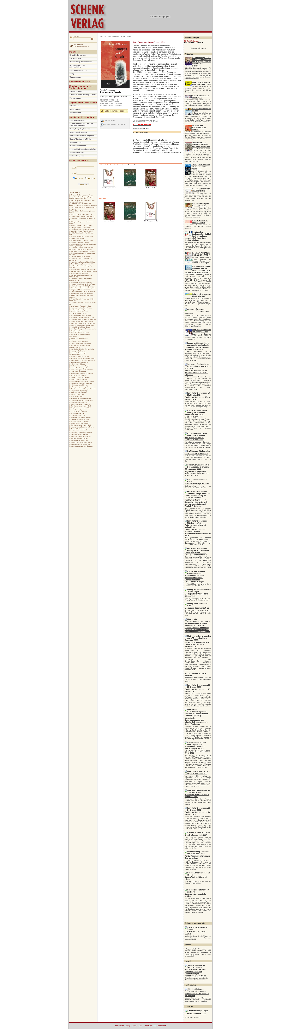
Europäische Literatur (78, 55)
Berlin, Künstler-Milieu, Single (80, 327)
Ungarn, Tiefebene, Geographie (81, 442)
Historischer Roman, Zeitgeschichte (77, 66)
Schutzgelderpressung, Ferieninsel (82, 387)
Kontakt (134, 1026)
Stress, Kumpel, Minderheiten (80, 377)
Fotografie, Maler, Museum (79, 434)
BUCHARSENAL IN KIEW (193, 43)
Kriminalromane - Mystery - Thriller (83, 95)
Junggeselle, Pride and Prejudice (82, 293)
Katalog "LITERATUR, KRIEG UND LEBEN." (201, 254)
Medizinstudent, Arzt (77, 413)
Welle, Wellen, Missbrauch (79, 362)
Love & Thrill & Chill (77, 394)
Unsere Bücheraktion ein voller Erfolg (201, 190)
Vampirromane (75, 77)
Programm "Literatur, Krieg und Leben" (197, 311)
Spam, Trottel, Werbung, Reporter (82, 321)
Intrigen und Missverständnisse (81, 290)
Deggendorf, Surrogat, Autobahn (82, 373)
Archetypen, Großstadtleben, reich (82, 325)
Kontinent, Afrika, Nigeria (79, 310)
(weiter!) (177, 152)
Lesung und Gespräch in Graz (197, 608)
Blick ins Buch (110, 121)
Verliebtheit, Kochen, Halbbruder (81, 383)
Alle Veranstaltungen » (198, 48)
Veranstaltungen (192, 38)
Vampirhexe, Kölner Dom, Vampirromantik (78, 339)
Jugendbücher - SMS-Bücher (83, 103)
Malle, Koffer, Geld (77, 396)
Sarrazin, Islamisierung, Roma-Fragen (83, 284)
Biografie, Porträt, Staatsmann (81, 227)
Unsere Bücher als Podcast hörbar (200, 222)
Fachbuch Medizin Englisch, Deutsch (83, 251)
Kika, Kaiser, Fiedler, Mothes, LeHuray (83, 349)
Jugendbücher (75, 112)
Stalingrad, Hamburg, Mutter (80, 242)
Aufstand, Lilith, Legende (79, 368)
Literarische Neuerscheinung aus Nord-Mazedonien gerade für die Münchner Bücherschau (197, 630)
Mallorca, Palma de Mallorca (80, 421)
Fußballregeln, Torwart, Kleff (80, 440)
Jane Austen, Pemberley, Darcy (81, 306)
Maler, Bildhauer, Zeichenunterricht (82, 264)
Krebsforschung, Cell (78, 415)
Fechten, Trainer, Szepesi (79, 438)
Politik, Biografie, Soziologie (80, 129)
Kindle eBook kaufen (141, 129)
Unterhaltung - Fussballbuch (81, 62)
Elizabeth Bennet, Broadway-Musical (83, 291)
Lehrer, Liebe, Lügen (78, 364)
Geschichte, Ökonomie (78, 132)
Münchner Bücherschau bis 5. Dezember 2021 (197, 796)
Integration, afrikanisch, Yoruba (81, 308)
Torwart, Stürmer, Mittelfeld (79, 273)
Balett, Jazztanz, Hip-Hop (79, 385)
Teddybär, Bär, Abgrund (78, 375)
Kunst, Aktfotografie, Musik (80, 139)
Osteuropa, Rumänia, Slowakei (81, 282)
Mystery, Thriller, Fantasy (79, 429)
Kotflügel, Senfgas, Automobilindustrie (83, 319)
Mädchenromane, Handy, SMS (81, 406)
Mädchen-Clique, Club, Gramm (81, 315)
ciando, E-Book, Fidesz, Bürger (81, 225)
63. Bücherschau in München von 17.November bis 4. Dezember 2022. (197, 644)
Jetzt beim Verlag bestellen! (116, 111)
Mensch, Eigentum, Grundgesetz (82, 236)
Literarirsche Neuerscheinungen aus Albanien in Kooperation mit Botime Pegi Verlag (196, 721)
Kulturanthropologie (77, 156)
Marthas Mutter (151, 188)
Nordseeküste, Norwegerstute (81, 417)
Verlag (127, 1026)
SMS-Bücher (74, 106)
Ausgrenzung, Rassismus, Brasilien (82, 381)
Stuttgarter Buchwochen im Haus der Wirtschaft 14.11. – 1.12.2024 (196, 373)
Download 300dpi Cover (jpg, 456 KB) (113, 125)
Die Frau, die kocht (109, 188)
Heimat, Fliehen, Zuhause (79, 312)
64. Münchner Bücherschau (196, 454)
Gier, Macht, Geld (76, 331)
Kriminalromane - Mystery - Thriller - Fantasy (82, 87)
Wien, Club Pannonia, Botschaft (81, 214)
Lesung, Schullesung (78, 351)
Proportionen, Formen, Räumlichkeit (83, 262)
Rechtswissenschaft (77, 120)
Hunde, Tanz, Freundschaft (80, 423)
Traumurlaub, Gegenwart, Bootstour (83, 360)
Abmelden (91, 178)
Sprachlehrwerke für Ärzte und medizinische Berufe (81, 124)
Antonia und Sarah (110, 92)
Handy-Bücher (75, 109)
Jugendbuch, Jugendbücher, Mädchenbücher (79, 346)
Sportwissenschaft (77, 152)
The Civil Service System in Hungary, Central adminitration (82, 201)
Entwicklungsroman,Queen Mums (82, 400)
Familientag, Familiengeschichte (81, 432)
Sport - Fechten (76, 142)
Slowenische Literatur (80, 82)
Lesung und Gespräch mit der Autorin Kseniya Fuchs (197, 348)
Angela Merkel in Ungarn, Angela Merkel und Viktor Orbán (81, 197)
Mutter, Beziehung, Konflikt (80, 356)
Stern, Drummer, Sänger (79, 379)
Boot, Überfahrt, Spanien (79, 313)
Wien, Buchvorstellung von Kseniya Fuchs (201, 331)
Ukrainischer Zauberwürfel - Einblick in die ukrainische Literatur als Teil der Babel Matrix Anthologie (198, 236)
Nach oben (161, 1026)
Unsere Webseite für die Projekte (200, 97)
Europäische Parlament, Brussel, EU (83, 216)
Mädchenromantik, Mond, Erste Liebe (83, 389)
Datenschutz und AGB (147, 1026)
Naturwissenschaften (78, 146)
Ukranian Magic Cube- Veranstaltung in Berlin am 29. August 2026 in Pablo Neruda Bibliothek (201, 62)
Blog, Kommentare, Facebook (81, 343)
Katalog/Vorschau (105, 36)
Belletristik (74, 52)
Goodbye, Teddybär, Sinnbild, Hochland (84, 329)
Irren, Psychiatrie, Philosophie (81, 404)
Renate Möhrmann (107, 90)
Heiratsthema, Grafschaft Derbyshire (83, 288)
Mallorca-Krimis (76, 91)
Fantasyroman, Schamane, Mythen (82, 427)
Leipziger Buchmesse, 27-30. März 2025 (201, 295)
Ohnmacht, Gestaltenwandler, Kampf (83, 358)
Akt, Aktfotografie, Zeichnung (80, 444)
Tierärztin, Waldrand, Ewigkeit (80, 366)
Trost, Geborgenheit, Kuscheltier (81, 370)
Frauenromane (75, 58)
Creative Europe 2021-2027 (196, 835)
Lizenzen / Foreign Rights (195, 1013)
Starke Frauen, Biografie (79, 402)
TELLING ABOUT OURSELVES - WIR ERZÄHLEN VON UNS (201, 144)
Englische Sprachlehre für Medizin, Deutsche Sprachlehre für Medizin (81, 248)
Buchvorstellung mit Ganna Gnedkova (200, 205)
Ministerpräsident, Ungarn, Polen (82, 195)
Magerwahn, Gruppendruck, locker (82, 317)
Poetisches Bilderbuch (78, 70)
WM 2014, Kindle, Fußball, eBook (82, 231)
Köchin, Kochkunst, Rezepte (80, 431)
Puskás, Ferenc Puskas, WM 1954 (82, 229)
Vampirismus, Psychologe (79, 391)
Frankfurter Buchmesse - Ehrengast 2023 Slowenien (196, 554)
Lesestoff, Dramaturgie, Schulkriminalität (77, 353)
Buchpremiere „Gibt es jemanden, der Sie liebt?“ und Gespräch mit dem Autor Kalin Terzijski (198, 269)
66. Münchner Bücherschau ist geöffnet (199, 127)
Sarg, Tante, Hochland (78, 371)
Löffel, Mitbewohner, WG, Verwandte (83, 323)
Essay (72, 74)
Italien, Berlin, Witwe (77, 238)
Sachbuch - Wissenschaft (81, 117)
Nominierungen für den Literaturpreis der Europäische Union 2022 (197, 751)
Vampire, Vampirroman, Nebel (80, 408)
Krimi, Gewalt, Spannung (79, 410)
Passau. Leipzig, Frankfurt (79, 342)
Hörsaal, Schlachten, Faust (80, 333)
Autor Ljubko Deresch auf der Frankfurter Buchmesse (200, 167)
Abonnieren (79, 178)
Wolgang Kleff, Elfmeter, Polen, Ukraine (84, 271)
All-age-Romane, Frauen (79, 412)
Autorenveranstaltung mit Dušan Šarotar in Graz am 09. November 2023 (197, 473)
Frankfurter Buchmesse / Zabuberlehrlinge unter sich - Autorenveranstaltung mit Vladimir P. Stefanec (196, 503)
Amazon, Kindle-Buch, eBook (80, 256)
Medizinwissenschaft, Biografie (82, 135)
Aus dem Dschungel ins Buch (197, 484)
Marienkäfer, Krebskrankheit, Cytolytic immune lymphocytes (82, 245)
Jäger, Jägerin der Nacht (79, 392)
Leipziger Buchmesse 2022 (196, 774)
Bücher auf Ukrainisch (80, 161)
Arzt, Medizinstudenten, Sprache (82, 446)
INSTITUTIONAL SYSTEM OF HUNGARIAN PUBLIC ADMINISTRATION (83, 204)
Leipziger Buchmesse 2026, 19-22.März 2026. (201, 83)
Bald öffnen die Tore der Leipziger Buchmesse (194, 439)
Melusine (130, 188)
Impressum (119, 1026)
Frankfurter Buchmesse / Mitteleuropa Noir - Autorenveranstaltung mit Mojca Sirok (198, 532)
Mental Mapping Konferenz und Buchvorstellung (197, 857)
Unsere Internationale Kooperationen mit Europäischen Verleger (194, 580)
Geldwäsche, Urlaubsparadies (81, 398)
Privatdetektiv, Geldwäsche (80, 419)
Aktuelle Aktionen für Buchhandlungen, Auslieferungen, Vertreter (195, 974)
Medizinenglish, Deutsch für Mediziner (83, 269)
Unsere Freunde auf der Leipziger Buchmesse (194, 416)
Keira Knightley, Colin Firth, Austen (82, 286)
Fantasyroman (75, 98)
